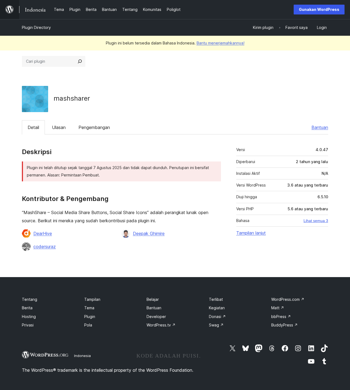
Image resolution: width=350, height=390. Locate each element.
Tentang (29, 299)
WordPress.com (287, 299)
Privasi (28, 325)
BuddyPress (284, 325)
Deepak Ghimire (149, 233)
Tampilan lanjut (251, 233)
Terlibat (216, 299)
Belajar (153, 299)
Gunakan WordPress (319, 9)
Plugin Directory (36, 27)
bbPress (281, 316)
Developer (156, 316)
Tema (89, 307)
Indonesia (82, 355)
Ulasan (59, 127)
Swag (216, 325)
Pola (88, 325)
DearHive (42, 233)
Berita (27, 307)
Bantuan (319, 127)
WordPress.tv (161, 325)
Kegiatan (217, 307)
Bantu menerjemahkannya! (220, 43)
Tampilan (92, 299)
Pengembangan (94, 127)
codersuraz (44, 246)
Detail (33, 127)
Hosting (29, 316)
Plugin (89, 316)
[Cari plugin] (79, 61)
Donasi (217, 316)
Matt (277, 307)
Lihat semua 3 (316, 220)
